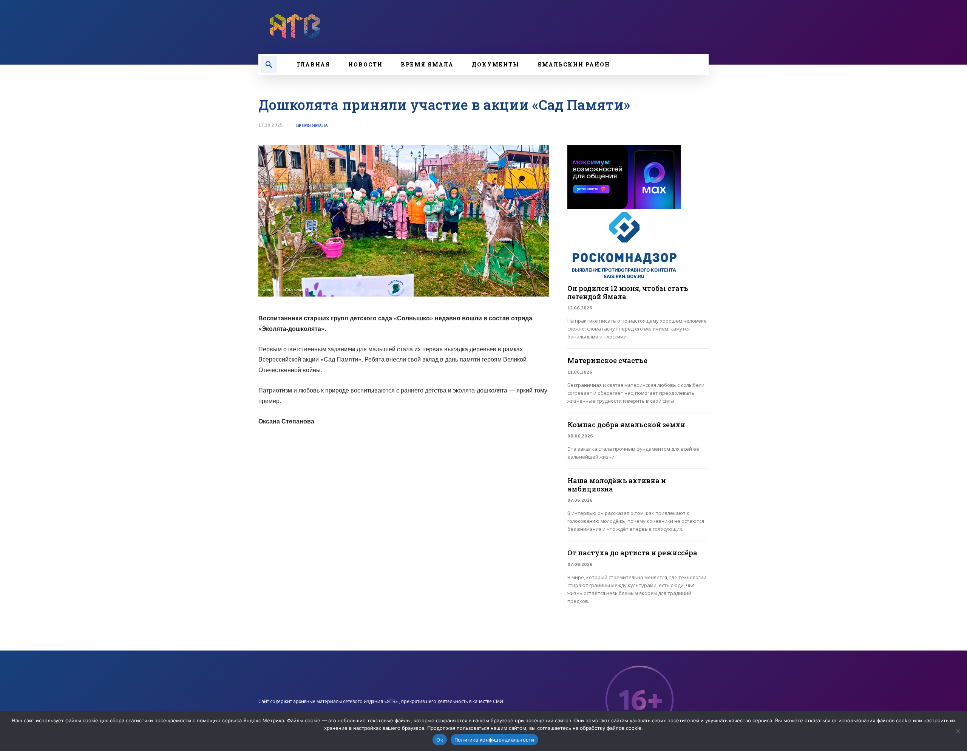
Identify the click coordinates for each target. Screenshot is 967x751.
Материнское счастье (607, 360)
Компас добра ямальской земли (626, 424)
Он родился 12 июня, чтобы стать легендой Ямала (627, 292)
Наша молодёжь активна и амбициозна (616, 484)
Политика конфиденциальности (494, 740)
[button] (269, 64)
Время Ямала (312, 126)
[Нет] (957, 731)
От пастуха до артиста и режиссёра (632, 552)
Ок (439, 740)
